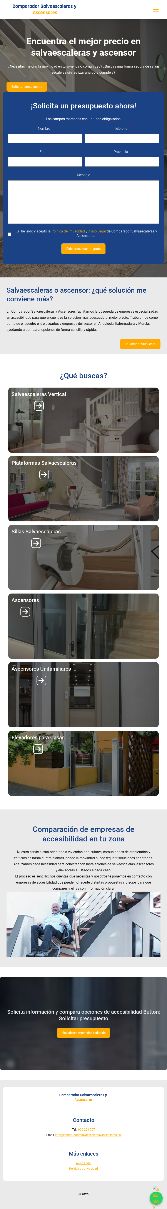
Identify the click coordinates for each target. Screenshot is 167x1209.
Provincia (122, 152)
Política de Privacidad (68, 231)
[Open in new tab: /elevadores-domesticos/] (25, 612)
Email (45, 152)
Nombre (45, 128)
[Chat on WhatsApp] (156, 1198)
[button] (156, 9)
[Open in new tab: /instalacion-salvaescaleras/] (39, 406)
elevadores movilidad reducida (84, 1033)
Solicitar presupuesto (26, 87)
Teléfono (122, 128)
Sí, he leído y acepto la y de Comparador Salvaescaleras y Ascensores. (87, 233)
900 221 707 (86, 1129)
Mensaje (83, 175)
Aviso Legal (97, 231)
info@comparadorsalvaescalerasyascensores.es (88, 1135)
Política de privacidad (83, 1168)
